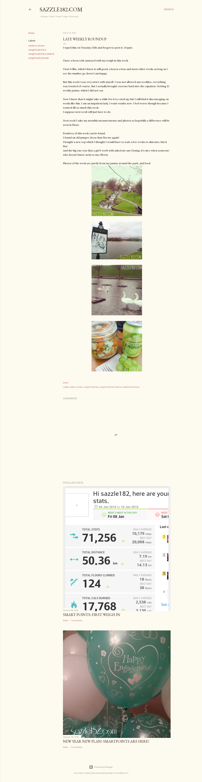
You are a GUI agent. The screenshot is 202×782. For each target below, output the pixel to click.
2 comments (76, 747)
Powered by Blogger (103, 767)
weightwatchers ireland (41, 53)
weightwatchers (37, 49)
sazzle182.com (61, 9)
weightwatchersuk (38, 58)
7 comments (76, 620)
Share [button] (31, 33)
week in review (36, 45)
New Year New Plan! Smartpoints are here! (106, 741)
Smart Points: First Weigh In (91, 614)
